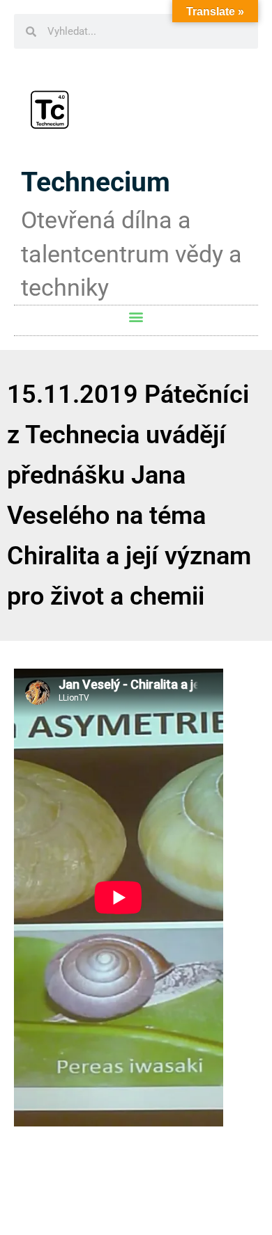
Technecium (95, 182)
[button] (136, 316)
